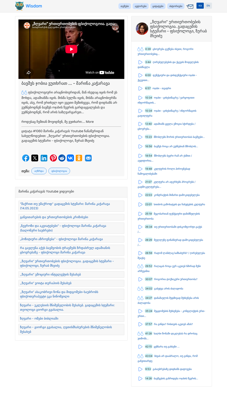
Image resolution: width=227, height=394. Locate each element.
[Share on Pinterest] (53, 158)
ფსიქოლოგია (59, 170)
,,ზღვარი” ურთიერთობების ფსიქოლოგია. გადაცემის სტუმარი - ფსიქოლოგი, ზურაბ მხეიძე (67, 263)
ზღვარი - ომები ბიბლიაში (39, 318)
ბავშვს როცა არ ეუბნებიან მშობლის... (176, 146)
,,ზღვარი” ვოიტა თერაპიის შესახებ (45, 283)
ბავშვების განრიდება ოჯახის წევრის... (176, 378)
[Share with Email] (88, 158)
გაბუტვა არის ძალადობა (168, 288)
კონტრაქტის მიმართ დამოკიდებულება (177, 194)
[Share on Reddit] (61, 158)
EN (208, 5)
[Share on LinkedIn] (44, 158)
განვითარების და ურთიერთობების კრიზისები (54, 217)
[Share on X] (35, 158)
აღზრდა (39, 170)
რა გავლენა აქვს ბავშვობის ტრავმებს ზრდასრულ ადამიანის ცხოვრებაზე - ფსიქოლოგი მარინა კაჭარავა (65, 250)
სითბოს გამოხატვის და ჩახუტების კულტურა (179, 204)
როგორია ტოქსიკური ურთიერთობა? (175, 278)
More (90, 121)
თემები (125, 6)
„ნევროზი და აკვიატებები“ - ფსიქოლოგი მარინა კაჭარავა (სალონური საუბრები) (63, 228)
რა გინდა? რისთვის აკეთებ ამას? (173, 323)
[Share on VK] (70, 158)
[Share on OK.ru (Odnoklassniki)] (79, 158)
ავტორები (140, 6)
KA (200, 5)
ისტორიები (175, 6)
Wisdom (34, 5)
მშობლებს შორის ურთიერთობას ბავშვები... (179, 136)
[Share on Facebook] (25, 158)
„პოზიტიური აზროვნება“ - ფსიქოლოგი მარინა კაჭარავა (61, 239)
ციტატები (158, 6)
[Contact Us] (189, 9)
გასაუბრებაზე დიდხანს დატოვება (172, 368)
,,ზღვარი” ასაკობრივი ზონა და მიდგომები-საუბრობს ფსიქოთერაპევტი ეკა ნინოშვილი (59, 294)
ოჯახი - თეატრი (162, 88)
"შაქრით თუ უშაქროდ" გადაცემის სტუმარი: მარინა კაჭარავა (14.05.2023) (65, 206)
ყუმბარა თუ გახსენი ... (166, 346)
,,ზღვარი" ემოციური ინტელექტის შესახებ (50, 274)
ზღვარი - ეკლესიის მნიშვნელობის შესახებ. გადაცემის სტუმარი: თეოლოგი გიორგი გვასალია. (67, 307)
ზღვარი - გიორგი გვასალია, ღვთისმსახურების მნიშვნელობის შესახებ (66, 329)
